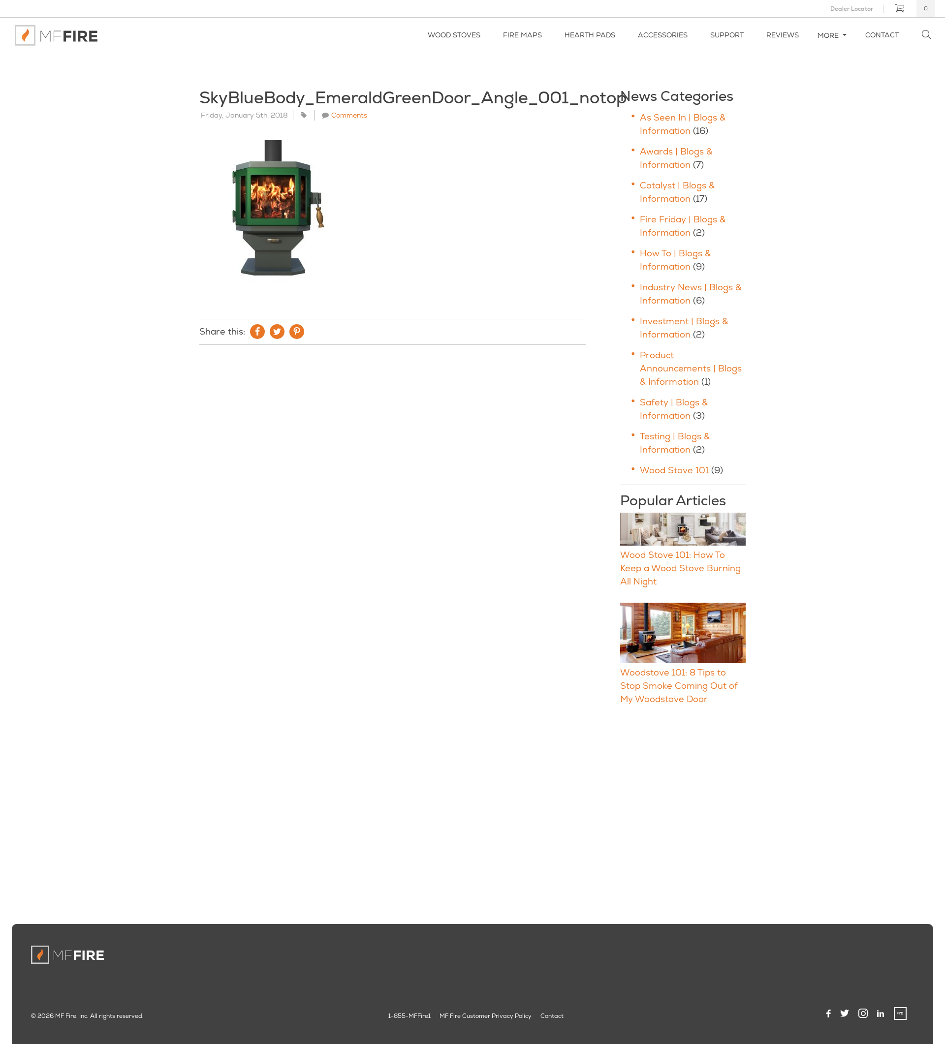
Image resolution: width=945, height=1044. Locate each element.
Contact (882, 35)
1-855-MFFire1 (409, 1016)
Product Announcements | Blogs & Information (691, 368)
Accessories (663, 35)
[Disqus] (392, 486)
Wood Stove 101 (674, 470)
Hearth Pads (590, 35)
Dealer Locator (851, 9)
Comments (349, 115)
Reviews (782, 35)
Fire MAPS (522, 35)
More (829, 35)
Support (727, 35)
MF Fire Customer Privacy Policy (486, 1016)
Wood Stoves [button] (454, 35)
